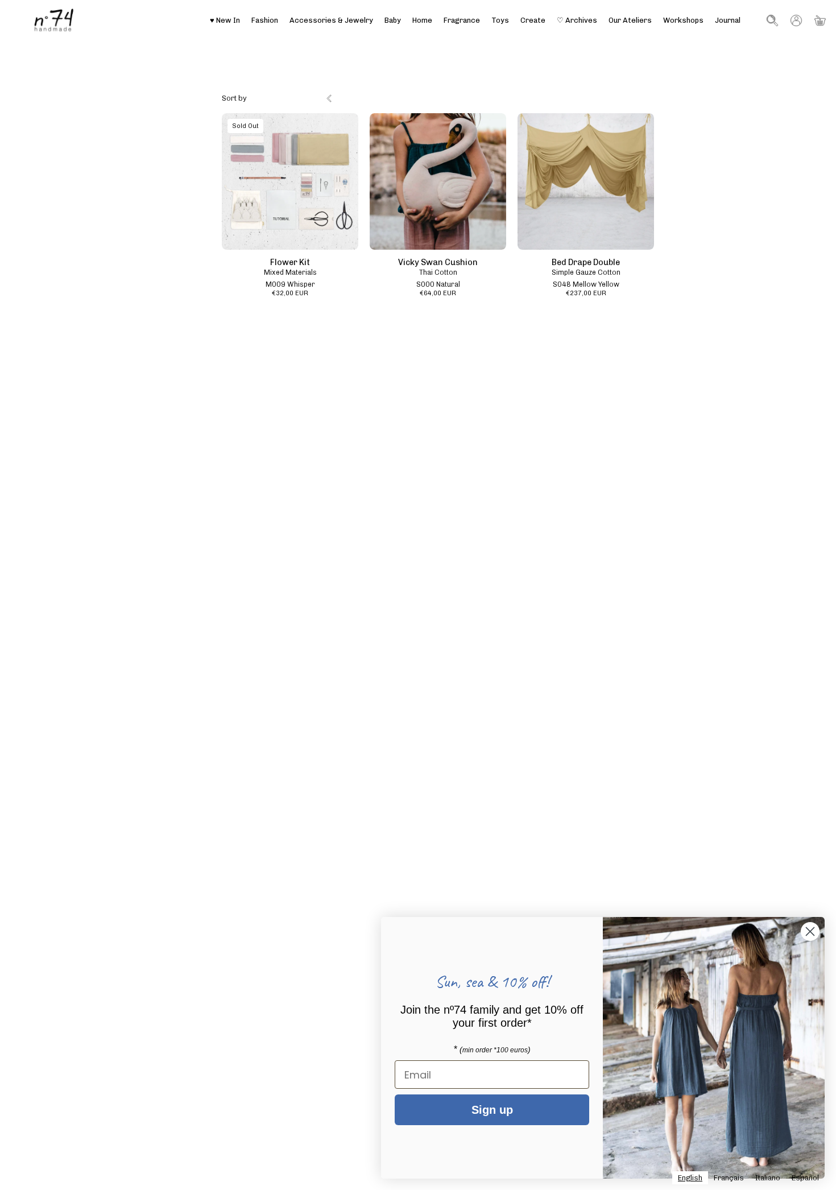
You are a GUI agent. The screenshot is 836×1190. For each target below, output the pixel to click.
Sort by (234, 98)
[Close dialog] (810, 931)
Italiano (767, 1178)
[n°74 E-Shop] (54, 20)
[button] (630, 20)
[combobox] (690, 1177)
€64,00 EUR (438, 293)
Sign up (492, 1110)
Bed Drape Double (586, 262)
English (690, 1178)
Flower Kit (290, 262)
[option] (729, 1177)
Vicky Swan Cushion (438, 262)
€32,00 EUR (290, 293)
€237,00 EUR (586, 293)
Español (805, 1178)
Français (729, 1178)
